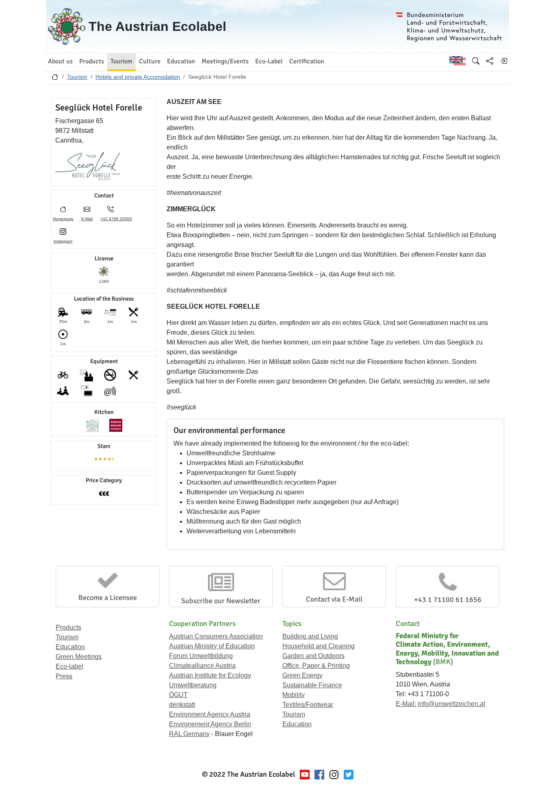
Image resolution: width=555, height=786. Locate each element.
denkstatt (182, 704)
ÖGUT (178, 694)
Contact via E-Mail (334, 599)
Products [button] (91, 61)
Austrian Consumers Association (216, 636)
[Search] (475, 61)
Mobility (293, 694)
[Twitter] (348, 774)
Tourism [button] (121, 61)
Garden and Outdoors (313, 655)
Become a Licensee (107, 597)
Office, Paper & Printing (316, 665)
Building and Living (310, 636)
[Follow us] (334, 774)
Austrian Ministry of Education (212, 646)
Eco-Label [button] (269, 61)
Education (70, 646)
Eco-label (69, 666)
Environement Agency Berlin (210, 724)
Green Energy (302, 675)
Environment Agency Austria (209, 714)
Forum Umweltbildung (201, 655)
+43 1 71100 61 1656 (447, 599)
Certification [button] (306, 61)
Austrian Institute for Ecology (210, 675)
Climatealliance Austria (202, 665)
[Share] (489, 61)
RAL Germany (189, 733)
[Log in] (503, 61)
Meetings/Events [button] (225, 61)
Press (64, 676)
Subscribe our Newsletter (220, 600)
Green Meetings (79, 656)
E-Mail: (406, 703)
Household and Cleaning (318, 646)
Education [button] (181, 61)
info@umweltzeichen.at (451, 703)
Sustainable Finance (312, 685)
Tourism (77, 77)
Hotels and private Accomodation (137, 77)
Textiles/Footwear (307, 704)
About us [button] (60, 61)
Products (68, 627)
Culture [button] (149, 61)
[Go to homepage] (55, 79)
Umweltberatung (193, 685)
